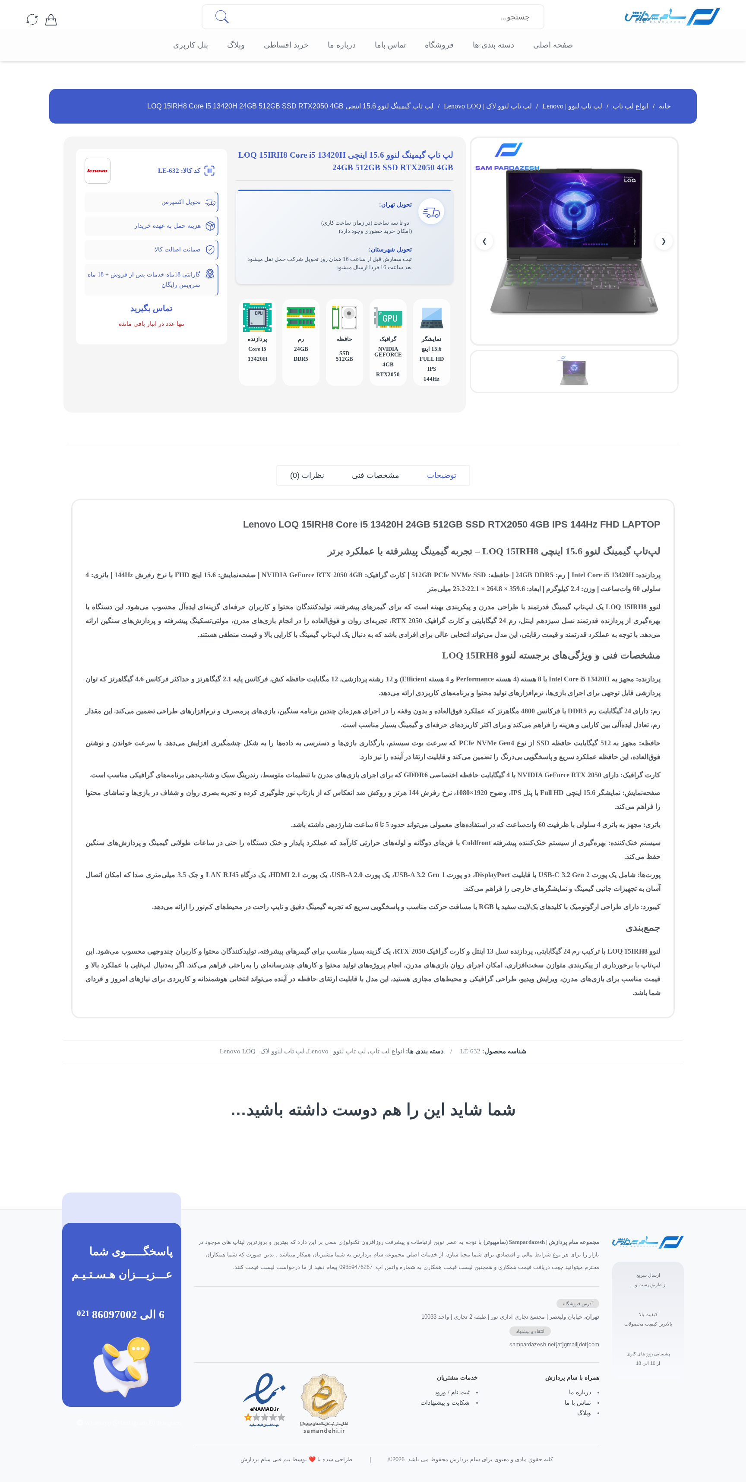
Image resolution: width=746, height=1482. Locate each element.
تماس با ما (578, 1402)
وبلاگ (584, 1413)
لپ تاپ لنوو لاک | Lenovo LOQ (488, 106)
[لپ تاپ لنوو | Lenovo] (98, 170)
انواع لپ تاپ (630, 106)
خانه (665, 106)
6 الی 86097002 (128, 1314)
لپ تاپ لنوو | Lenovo (572, 106)
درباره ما (580, 1392)
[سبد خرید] (51, 20)
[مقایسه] (32, 20)
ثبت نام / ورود (452, 1392)
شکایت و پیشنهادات (445, 1402)
